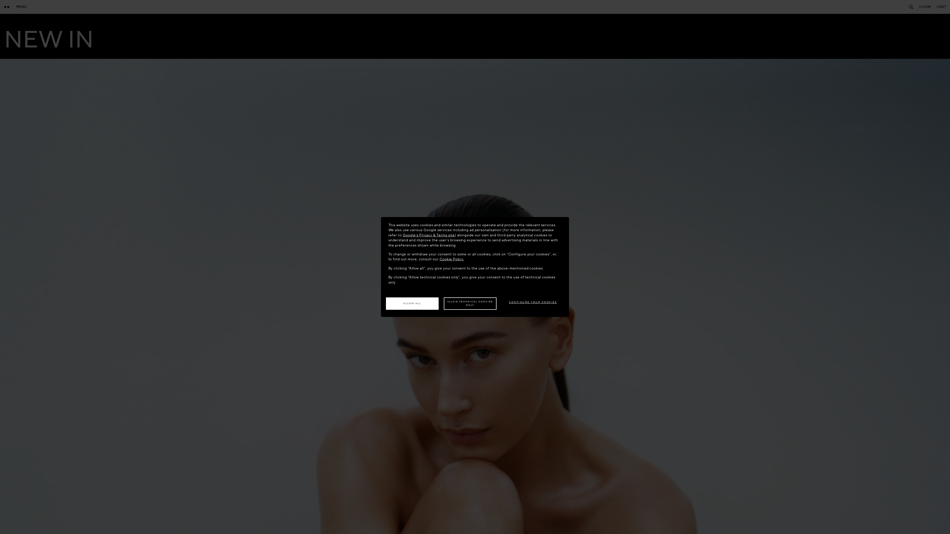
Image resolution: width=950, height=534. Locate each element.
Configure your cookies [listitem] (533, 302)
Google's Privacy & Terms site (428, 235)
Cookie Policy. (452, 259)
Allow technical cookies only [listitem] (470, 303)
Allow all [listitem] (412, 303)
